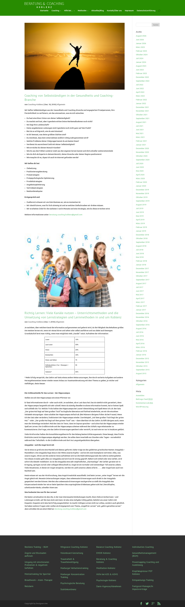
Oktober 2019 (141, 197)
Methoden (82, 11)
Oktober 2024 (141, 55)
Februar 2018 (141, 261)
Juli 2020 (139, 164)
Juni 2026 (140, 40)
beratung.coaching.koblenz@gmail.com (65, 215)
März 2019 (140, 223)
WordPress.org (142, 407)
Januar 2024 (141, 62)
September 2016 (142, 325)
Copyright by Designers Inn (36, 603)
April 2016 (140, 344)
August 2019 (141, 205)
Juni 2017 (140, 291)
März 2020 (140, 178)
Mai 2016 (139, 340)
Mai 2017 (139, 295)
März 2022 (140, 96)
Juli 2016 (139, 332)
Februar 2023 (141, 73)
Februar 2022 (141, 100)
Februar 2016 (141, 351)
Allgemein (61, 104)
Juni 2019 (140, 212)
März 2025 (140, 47)
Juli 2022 (139, 85)
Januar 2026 (141, 43)
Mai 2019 (139, 216)
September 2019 (142, 201)
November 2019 (142, 193)
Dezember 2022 (142, 77)
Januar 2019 (141, 231)
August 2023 (141, 66)
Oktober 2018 (141, 238)
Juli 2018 (139, 250)
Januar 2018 (141, 265)
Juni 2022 (140, 88)
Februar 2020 (141, 182)
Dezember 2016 (142, 313)
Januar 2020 (141, 186)
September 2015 (142, 370)
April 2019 (140, 220)
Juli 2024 (139, 58)
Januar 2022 (141, 103)
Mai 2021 (139, 133)
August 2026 (141, 36)
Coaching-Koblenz (35, 104)
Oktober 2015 (141, 366)
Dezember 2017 (142, 268)
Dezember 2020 (142, 148)
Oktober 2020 (141, 156)
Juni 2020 (140, 167)
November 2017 (142, 272)
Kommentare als (144, 403)
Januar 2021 (141, 145)
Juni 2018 (140, 254)
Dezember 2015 (142, 359)
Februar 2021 (141, 141)
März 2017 (140, 302)
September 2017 (142, 280)
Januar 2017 (141, 310)
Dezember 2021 (142, 107)
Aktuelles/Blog (97, 11)
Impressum (129, 11)
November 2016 (142, 317)
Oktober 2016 (141, 321)
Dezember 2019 (142, 190)
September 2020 (142, 160)
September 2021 (142, 118)
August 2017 (141, 283)
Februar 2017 (141, 306)
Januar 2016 (141, 355)
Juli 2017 (139, 287)
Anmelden (140, 396)
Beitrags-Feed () (144, 399)
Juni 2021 (140, 130)
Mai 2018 (139, 257)
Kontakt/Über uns (114, 11)
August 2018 (141, 246)
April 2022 (140, 92)
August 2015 (141, 373)
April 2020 (140, 175)
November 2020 (142, 152)
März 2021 (140, 137)
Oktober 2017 (141, 276)
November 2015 (142, 362)
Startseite (44, 11)
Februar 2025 (141, 51)
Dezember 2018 (142, 235)
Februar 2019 (141, 227)
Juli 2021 (139, 126)
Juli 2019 (139, 208)
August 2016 (141, 329)
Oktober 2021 (141, 115)
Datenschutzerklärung (146, 11)
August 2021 (141, 122)
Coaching (55, 11)
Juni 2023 (140, 70)
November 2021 (142, 111)
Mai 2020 (139, 171)
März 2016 (140, 347)
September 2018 (142, 242)
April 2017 (140, 298)
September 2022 (142, 81)
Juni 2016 (140, 336)
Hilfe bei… (68, 11)
